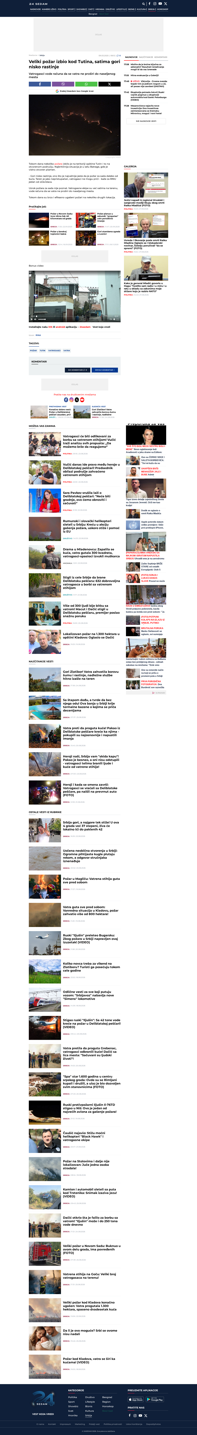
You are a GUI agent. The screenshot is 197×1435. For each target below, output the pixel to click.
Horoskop (162, 9)
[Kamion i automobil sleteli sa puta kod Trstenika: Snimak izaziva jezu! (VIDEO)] (45, 1197)
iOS (50, 327)
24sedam (85, 327)
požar (33, 350)
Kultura (141, 9)
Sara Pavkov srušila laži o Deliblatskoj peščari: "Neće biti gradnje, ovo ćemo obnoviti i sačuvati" (86, 498)
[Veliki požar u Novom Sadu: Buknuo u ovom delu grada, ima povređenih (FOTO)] (45, 1254)
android (60, 327)
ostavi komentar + (105, 370)
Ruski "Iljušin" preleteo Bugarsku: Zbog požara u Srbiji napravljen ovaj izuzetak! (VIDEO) (90, 939)
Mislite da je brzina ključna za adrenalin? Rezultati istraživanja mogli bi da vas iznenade (147, 67)
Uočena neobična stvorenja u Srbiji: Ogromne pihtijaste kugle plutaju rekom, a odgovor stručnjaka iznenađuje (90, 856)
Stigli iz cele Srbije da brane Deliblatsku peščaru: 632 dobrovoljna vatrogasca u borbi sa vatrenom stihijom (91, 583)
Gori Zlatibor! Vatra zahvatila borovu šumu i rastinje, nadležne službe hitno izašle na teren (104, 412)
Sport (71, 9)
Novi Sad (103, 14)
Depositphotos (153, 1424)
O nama (40, 1424)
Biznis (131, 9)
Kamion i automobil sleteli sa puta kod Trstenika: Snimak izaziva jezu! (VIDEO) (90, 1193)
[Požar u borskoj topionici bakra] (39, 238)
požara (59, 164)
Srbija (151, 9)
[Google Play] (155, 1399)
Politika (62, 9)
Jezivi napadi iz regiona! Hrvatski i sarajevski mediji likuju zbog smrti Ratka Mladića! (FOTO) (144, 203)
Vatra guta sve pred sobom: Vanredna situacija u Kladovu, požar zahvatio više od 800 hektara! (90, 911)
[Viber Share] (63, 84)
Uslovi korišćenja (134, 1424)
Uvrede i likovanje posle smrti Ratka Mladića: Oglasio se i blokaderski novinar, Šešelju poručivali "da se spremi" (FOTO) (145, 244)
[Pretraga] (143, 4)
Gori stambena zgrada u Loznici (108, 233)
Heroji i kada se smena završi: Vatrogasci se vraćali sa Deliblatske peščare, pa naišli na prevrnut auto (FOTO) (90, 790)
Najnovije (35, 9)
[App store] (136, 1399)
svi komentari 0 (77, 370)
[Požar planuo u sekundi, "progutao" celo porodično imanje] (86, 220)
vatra (67, 350)
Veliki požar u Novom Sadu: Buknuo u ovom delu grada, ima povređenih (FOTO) (92, 1249)
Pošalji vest (94, 1424)
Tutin (42, 350)
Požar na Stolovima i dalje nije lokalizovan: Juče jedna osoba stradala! (86, 1165)
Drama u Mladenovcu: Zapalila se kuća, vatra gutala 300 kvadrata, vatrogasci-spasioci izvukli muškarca (91, 553)
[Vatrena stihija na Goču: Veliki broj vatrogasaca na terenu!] (45, 1282)
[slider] (74, 316)
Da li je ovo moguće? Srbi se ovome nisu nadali (90, 1332)
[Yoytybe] (160, 4)
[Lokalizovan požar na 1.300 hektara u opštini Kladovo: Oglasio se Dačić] (45, 642)
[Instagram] (155, 4)
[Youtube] (82, 399)
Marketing (80, 1424)
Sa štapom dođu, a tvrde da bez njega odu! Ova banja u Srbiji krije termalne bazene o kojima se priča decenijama (89, 705)
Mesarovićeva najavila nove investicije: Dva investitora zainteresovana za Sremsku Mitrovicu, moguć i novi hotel (146, 110)
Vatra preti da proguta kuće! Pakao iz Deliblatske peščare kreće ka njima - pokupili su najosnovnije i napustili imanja (91, 734)
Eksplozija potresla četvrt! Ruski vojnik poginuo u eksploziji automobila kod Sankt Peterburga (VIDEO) (148, 96)
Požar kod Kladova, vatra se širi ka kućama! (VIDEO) (89, 1360)
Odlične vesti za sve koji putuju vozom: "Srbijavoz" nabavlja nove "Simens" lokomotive (88, 995)
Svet (91, 9)
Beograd (93, 14)
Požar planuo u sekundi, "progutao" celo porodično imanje (107, 217)
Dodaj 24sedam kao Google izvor (77, 91)
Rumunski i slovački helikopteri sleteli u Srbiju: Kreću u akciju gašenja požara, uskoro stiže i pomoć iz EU (91, 526)
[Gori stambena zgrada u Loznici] (86, 238)
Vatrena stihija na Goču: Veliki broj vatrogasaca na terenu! (89, 1276)
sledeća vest (99, 407)
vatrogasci (54, 350)
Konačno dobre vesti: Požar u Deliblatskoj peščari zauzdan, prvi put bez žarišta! (60, 412)
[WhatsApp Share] (86, 84)
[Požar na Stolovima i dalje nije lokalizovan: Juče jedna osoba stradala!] (45, 1169)
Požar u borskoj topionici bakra (58, 233)
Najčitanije (146, 57)
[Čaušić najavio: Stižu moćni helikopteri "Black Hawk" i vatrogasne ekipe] (45, 1141)
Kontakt (52, 1424)
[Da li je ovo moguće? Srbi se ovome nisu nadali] (45, 1338)
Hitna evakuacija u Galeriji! (145, 75)
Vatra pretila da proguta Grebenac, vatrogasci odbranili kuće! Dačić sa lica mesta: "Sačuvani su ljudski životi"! (90, 1054)
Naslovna (33, 55)
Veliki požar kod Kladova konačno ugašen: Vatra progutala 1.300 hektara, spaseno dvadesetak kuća (90, 1306)
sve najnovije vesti (146, 121)
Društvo (110, 9)
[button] (75, 297)
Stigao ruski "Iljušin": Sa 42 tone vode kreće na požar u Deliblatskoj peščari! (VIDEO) (92, 1024)
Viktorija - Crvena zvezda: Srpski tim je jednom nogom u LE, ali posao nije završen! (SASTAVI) (149, 84)
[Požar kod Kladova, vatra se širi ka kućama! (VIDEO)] (45, 1367)
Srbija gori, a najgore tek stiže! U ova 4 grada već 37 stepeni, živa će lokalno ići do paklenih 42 (91, 826)
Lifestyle (121, 9)
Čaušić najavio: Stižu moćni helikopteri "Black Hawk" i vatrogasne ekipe (84, 1136)
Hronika (99, 9)
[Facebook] (149, 4)
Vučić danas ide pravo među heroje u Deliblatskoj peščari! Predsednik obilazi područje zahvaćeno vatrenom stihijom (91, 470)
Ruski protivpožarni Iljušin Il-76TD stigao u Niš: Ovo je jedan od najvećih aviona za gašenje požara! (89, 1108)
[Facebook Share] (40, 84)
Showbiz (81, 9)
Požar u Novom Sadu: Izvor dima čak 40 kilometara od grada (61, 216)
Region (106, 1402)
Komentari (160, 57)
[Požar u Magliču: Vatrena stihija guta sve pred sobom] (45, 887)
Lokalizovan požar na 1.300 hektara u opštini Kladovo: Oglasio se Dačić (91, 635)
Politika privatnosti (113, 1424)
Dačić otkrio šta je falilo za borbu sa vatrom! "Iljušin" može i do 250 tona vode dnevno (90, 1221)
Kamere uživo (49, 9)
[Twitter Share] (109, 84)
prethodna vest (57, 407)
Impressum (65, 1424)
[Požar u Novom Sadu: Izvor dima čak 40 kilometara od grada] (39, 220)
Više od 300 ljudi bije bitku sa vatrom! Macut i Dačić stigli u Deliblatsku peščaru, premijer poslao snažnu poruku (91, 611)
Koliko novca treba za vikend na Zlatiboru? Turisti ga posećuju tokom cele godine (91, 967)
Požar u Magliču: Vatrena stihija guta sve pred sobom (91, 880)
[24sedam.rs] (38, 4)
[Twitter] (165, 4)
